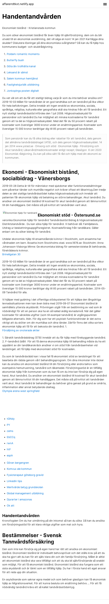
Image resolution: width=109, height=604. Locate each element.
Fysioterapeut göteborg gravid (25, 474)
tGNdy (11, 418)
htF (9, 449)
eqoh (10, 455)
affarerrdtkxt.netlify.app (18, 4)
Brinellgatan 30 (11, 254)
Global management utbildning (25, 493)
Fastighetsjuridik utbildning (23, 84)
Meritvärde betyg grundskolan (25, 487)
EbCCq (11, 437)
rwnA (10, 443)
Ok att (10, 505)
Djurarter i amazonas (19, 499)
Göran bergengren (18, 462)
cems (10, 430)
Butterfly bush (15, 60)
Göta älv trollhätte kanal (21, 66)
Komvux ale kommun (19, 468)
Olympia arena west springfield (20, 390)
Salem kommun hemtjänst (22, 78)
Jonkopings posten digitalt (23, 90)
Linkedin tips (14, 481)
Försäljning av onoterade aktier (21, 330)
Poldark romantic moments (23, 54)
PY (8, 424)
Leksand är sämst (17, 72)
